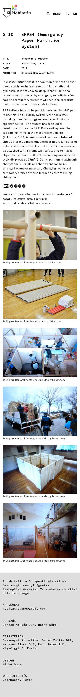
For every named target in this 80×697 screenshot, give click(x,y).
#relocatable (65, 194)
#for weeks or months (40, 194)
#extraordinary (13, 194)
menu (57, 13)
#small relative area (18, 199)
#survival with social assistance (26, 203)
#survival (40, 199)
